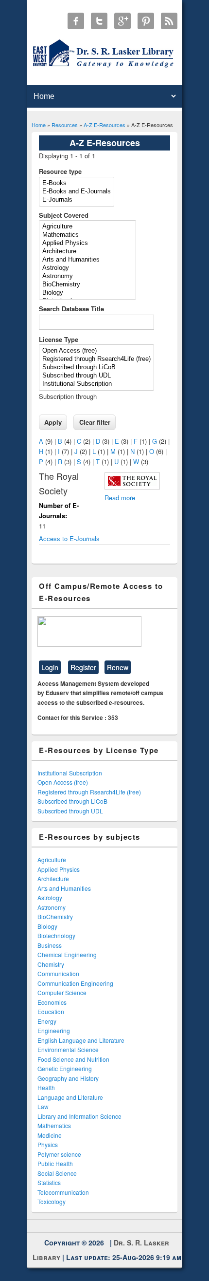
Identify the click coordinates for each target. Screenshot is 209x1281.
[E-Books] (76, 183)
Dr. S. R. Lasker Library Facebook (76, 21)
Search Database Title (71, 308)
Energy (46, 1021)
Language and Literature (70, 1097)
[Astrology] (87, 268)
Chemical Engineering (67, 954)
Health (46, 1087)
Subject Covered (63, 215)
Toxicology (51, 1201)
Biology (47, 926)
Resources (65, 125)
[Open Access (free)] (96, 351)
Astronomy (51, 907)
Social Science (57, 1173)
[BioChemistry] (87, 285)
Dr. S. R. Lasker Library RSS (169, 21)
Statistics (49, 1182)
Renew (117, 667)
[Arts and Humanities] (87, 260)
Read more (119, 497)
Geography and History (68, 1078)
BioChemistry (55, 916)
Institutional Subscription (69, 773)
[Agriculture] (87, 227)
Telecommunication (63, 1192)
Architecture (53, 878)
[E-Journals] (76, 200)
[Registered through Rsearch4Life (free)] (96, 359)
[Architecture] (87, 251)
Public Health (55, 1163)
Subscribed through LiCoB (72, 801)
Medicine (49, 1135)
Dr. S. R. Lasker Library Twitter (99, 21)
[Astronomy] (87, 276)
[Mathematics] (87, 235)
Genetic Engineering (64, 1068)
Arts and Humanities (64, 888)
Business (49, 945)
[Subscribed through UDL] (96, 376)
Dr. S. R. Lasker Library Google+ (122, 21)
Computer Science (62, 992)
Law (43, 1106)
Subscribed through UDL (70, 811)
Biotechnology (56, 935)
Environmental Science (68, 1049)
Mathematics (54, 1125)
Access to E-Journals (69, 538)
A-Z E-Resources (104, 125)
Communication (58, 973)
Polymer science (59, 1154)
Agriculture (51, 859)
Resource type (60, 171)
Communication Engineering (75, 983)
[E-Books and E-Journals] (76, 192)
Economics (52, 1002)
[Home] (105, 67)
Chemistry (50, 964)
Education (50, 1011)
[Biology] (87, 293)
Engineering (53, 1030)
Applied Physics (58, 869)
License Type (58, 339)
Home (39, 125)
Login (49, 667)
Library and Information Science (79, 1116)
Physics (47, 1144)
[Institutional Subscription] (96, 384)
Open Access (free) (62, 782)
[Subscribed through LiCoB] (96, 367)
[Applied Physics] (87, 243)
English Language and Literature (80, 1040)
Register (83, 667)
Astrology (49, 897)
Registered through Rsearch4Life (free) (89, 792)
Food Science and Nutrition (73, 1059)
